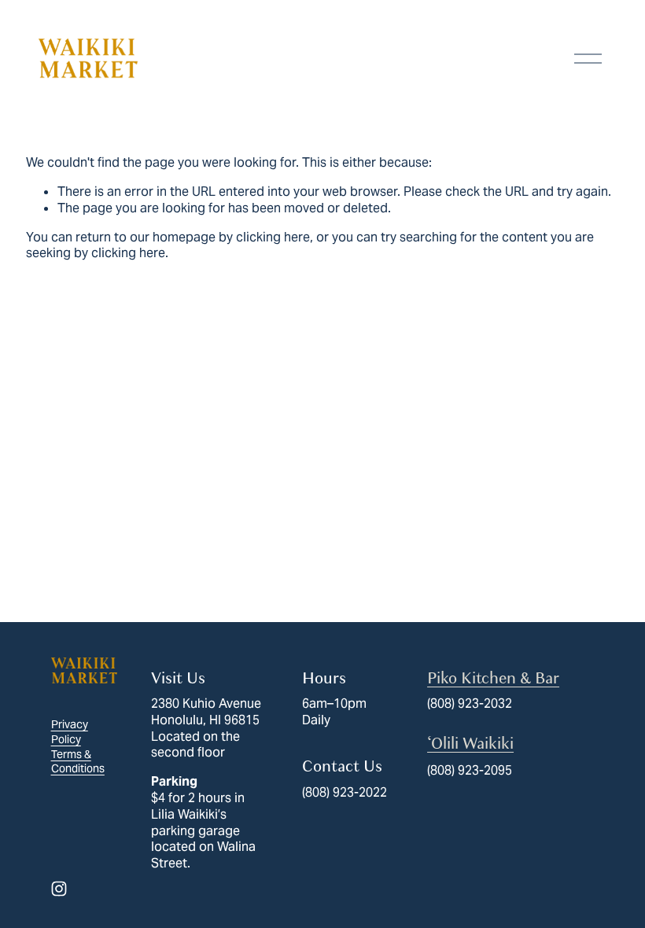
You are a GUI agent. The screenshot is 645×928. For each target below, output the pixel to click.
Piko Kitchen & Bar (493, 679)
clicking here (273, 237)
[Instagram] (59, 889)
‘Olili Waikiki (470, 744)
